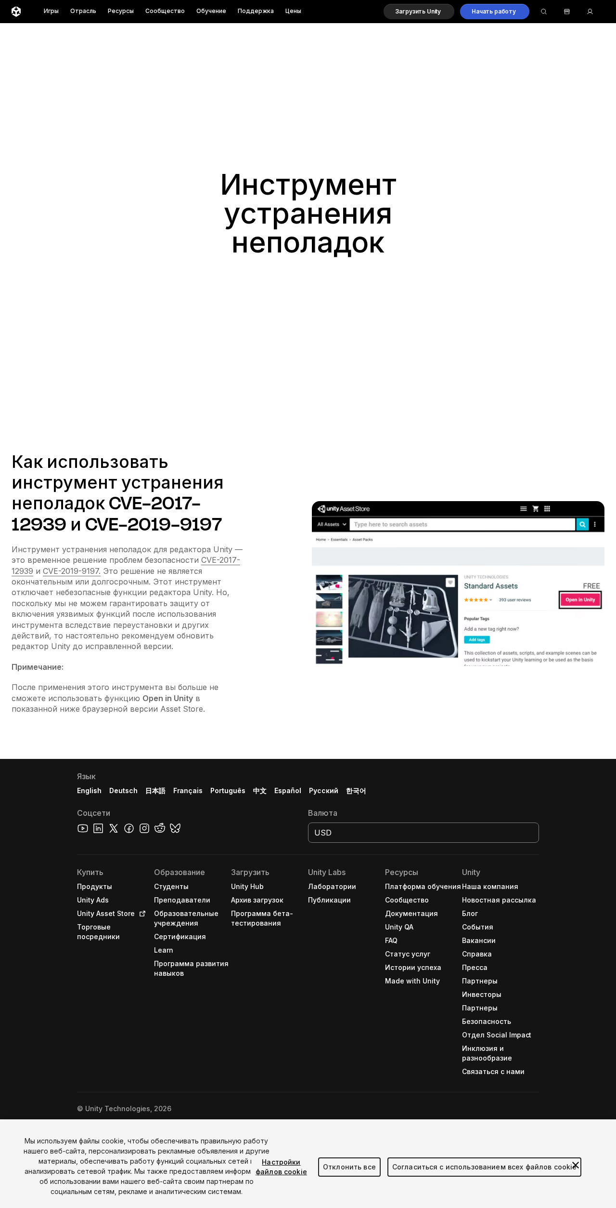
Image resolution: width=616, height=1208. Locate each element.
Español (287, 790)
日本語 (155, 790)
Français (188, 790)
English (89, 790)
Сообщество (165, 11)
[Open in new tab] (140, 913)
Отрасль (83, 11)
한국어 (356, 790)
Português (227, 790)
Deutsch (123, 790)
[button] (419, 11)
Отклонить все (349, 1167)
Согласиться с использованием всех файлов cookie (484, 1167)
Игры (51, 11)
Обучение (211, 11)
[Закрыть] (575, 1165)
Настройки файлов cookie (281, 1167)
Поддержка (256, 11)
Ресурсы (121, 11)
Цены (293, 11)
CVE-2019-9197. (72, 571)
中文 (260, 790)
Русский (323, 790)
